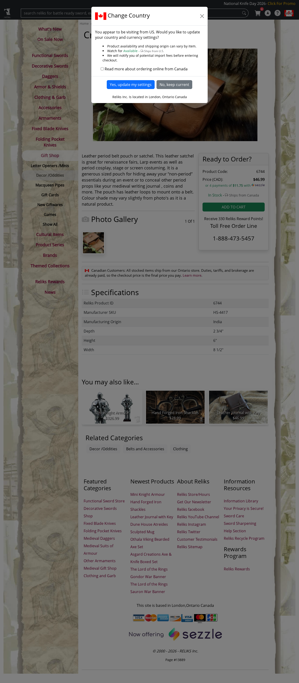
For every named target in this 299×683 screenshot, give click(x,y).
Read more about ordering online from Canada (146, 69)
